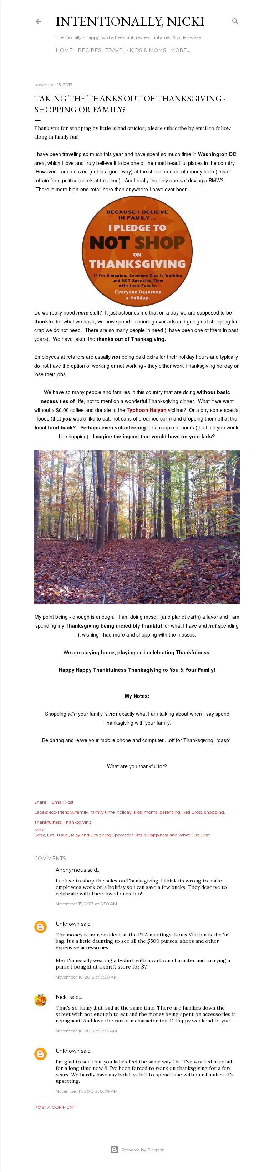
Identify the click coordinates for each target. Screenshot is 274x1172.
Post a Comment (54, 1107)
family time (103, 812)
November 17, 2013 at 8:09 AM (87, 1091)
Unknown (68, 924)
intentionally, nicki (130, 21)
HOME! (65, 50)
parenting (169, 812)
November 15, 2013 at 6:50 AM (86, 903)
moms (150, 812)
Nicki (62, 997)
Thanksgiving (78, 822)
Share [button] (40, 802)
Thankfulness (47, 822)
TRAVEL (115, 50)
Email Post (62, 802)
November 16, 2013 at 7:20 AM (87, 977)
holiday (124, 812)
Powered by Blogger (143, 1149)
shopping (214, 812)
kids (138, 812)
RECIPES (89, 50)
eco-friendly (61, 812)
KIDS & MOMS (148, 50)
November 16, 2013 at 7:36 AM (86, 1030)
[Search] (235, 20)
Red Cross (192, 812)
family (81, 812)
